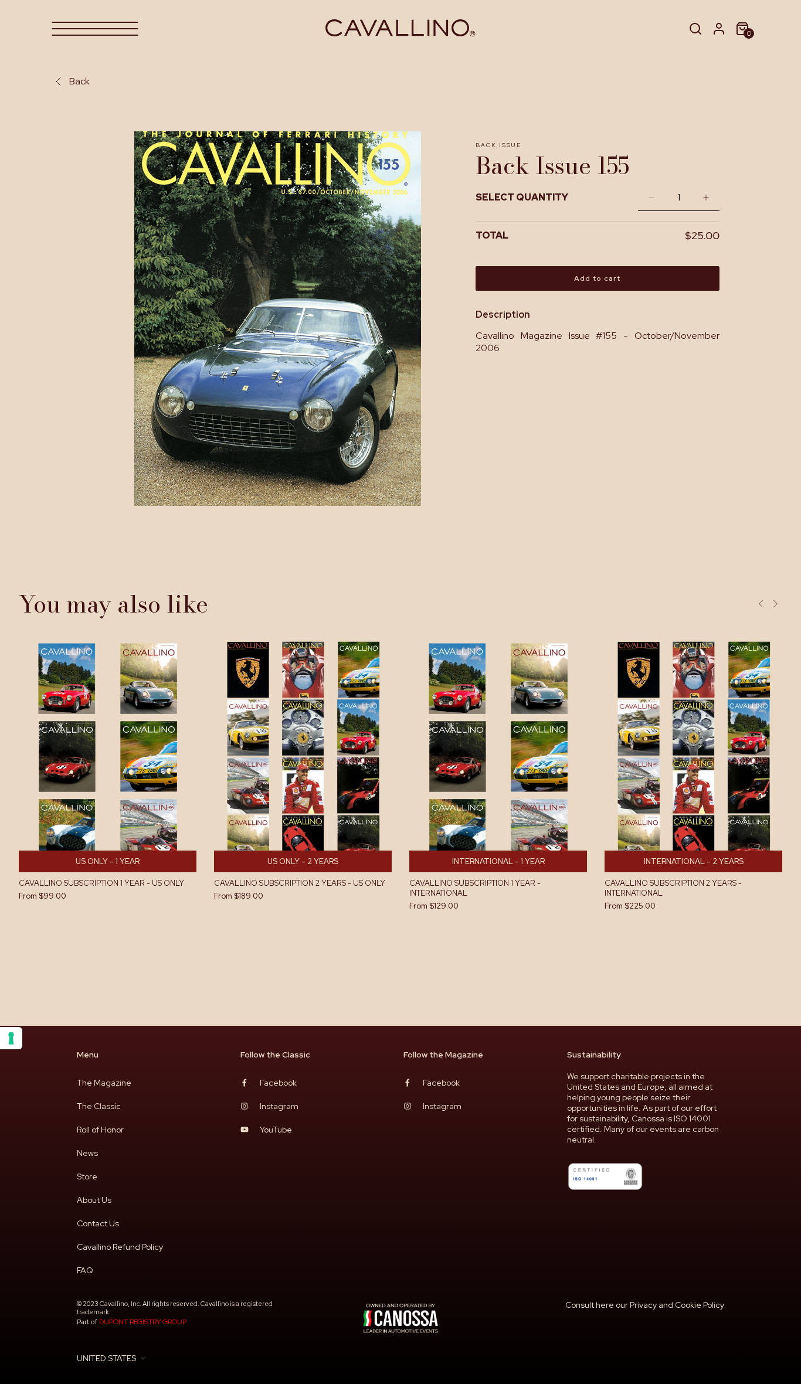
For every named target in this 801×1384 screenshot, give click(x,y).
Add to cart (597, 278)
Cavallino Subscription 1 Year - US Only (101, 883)
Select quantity (522, 197)
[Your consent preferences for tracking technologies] (11, 1038)
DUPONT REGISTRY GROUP (142, 1322)
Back (79, 81)
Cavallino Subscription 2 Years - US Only (299, 883)
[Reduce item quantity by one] (648, 197)
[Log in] (719, 29)
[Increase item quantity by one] (708, 197)
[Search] (695, 29)
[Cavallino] (400, 28)
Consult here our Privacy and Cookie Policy (644, 1305)
